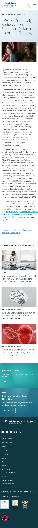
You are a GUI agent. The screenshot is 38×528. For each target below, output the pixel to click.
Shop (3, 462)
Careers (4, 476)
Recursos (8, 480)
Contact (4, 466)
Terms (15, 496)
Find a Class (8, 410)
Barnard (9, 473)
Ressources (9, 484)
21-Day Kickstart (10, 382)
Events (4, 458)
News (4, 446)
